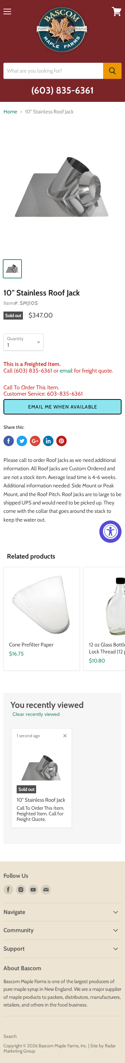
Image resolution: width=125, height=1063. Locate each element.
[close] (64, 735)
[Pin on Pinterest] (61, 441)
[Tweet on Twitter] (22, 441)
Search (10, 1036)
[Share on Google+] (35, 441)
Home (10, 112)
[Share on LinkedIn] (48, 441)
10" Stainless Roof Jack (41, 800)
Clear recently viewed (36, 714)
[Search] (112, 71)
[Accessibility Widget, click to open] (110, 532)
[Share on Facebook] (8, 441)
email (66, 370)
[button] (62, 406)
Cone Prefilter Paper (31, 645)
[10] (62, 191)
